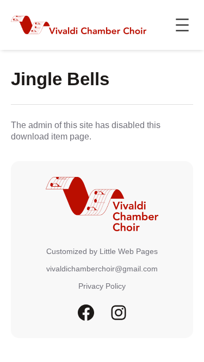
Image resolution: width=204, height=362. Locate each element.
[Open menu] (182, 25)
